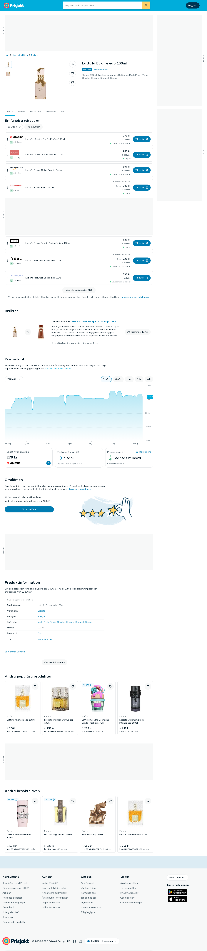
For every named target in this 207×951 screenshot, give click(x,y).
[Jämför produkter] (72, 82)
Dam (40, 633)
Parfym (34, 55)
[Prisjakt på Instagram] (80, 940)
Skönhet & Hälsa (20, 55)
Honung (70, 622)
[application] (79, 415)
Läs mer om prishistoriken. (58, 368)
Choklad (61, 622)
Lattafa (41, 610)
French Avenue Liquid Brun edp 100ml (94, 321)
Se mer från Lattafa (15, 651)
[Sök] (146, 5)
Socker (88, 622)
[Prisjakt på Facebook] (74, 940)
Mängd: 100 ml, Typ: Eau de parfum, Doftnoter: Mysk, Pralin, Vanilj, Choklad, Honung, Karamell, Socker (115, 76)
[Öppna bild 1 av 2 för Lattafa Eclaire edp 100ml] (40, 83)
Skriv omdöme (101, 69)
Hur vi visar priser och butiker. (135, 297)
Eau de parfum (45, 639)
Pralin (46, 622)
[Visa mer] (7, 139)
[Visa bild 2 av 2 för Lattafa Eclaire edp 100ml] (8, 74)
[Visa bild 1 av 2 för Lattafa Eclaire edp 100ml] (8, 64)
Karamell (79, 622)
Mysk (40, 622)
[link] (79, 332)
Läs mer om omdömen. (80, 489)
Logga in (192, 5)
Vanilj (53, 622)
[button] (72, 64)
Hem (7, 55)
